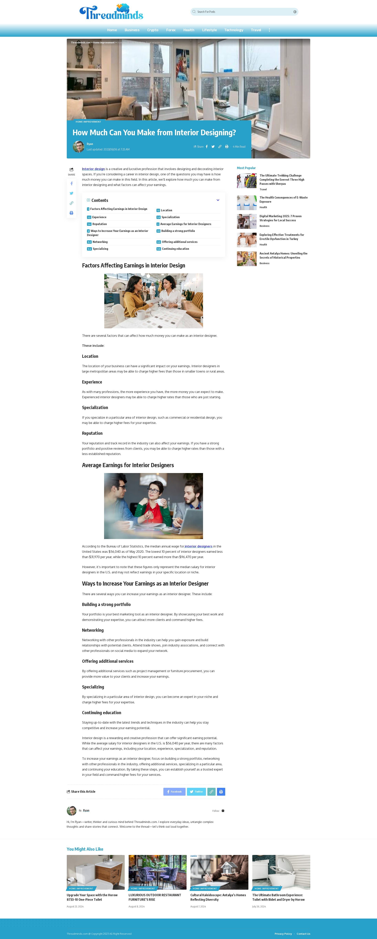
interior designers (198, 546)
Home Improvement (88, 121)
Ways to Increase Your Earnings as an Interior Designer (117, 233)
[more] (269, 30)
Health (263, 207)
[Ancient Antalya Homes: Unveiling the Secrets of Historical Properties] (247, 258)
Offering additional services (180, 241)
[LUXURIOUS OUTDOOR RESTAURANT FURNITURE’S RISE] (158, 872)
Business (264, 225)
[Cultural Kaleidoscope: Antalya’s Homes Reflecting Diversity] (219, 872)
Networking (100, 241)
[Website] (223, 810)
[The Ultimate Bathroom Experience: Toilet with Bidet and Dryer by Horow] (281, 872)
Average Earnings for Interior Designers (185, 224)
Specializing (100, 248)
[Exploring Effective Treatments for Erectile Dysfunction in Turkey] (247, 240)
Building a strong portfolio (178, 230)
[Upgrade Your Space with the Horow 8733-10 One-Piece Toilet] (96, 872)
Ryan (90, 144)
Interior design (93, 169)
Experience (99, 217)
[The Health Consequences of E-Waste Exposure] (247, 202)
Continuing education (175, 248)
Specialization (171, 217)
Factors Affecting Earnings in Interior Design (118, 208)
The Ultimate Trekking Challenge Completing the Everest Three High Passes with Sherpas (282, 179)
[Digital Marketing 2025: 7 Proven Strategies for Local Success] (247, 221)
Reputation (99, 224)
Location (166, 210)
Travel (263, 189)
